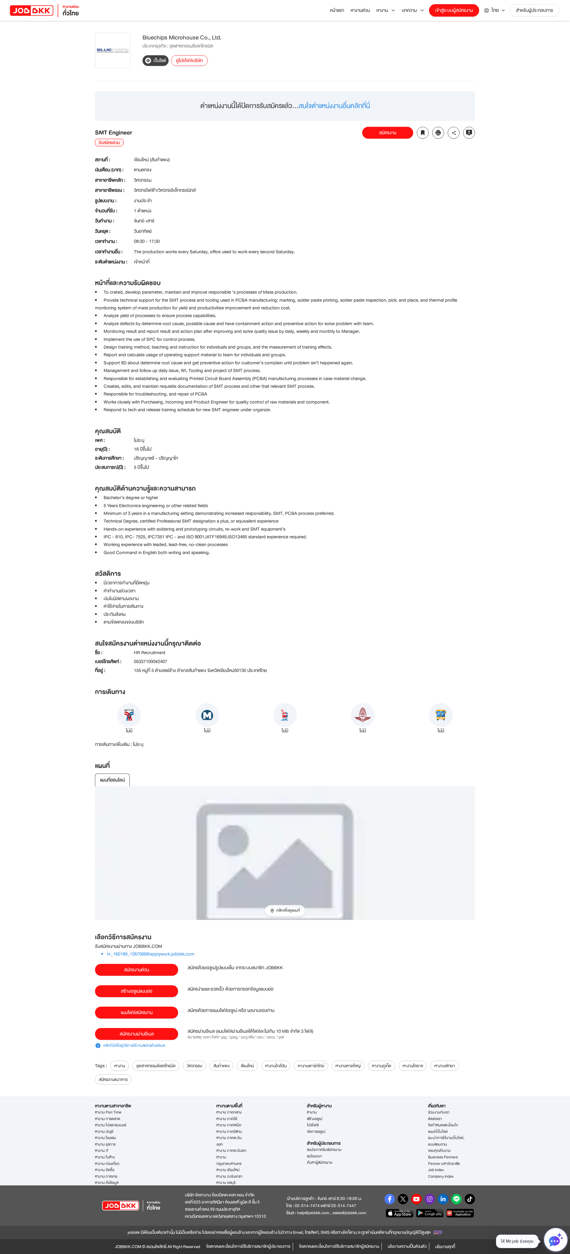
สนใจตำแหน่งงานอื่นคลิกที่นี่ (334, 106)
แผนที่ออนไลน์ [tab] (112, 780)
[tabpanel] (285, 853)
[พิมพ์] (438, 133)
